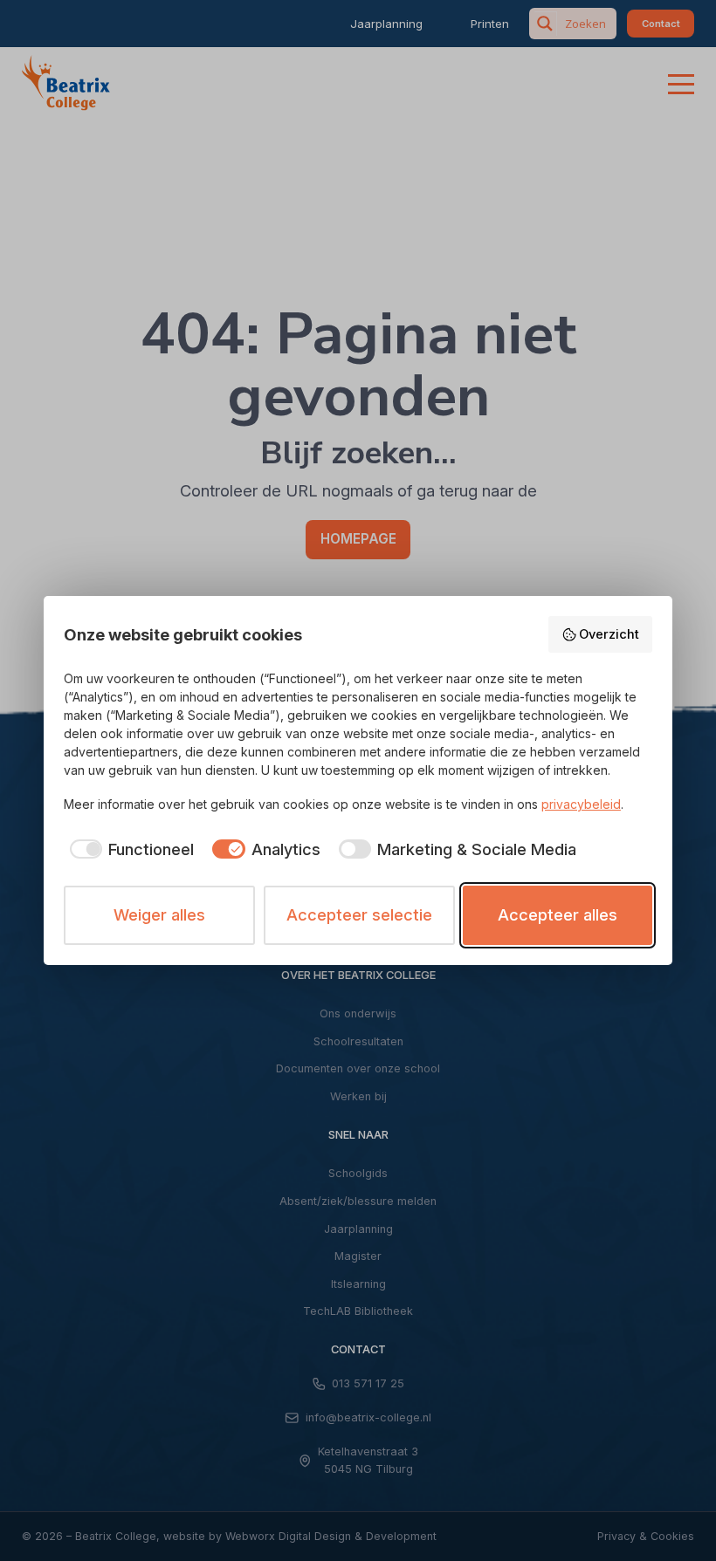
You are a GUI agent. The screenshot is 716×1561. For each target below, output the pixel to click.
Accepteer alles (557, 914)
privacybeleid (581, 804)
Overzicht (609, 634)
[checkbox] (129, 850)
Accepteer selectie (359, 914)
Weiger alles (159, 914)
